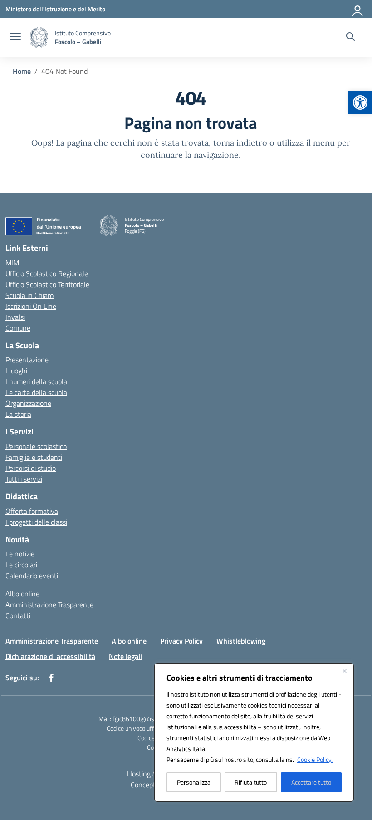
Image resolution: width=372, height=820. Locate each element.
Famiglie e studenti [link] (33, 457)
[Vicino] (344, 670)
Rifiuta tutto (251, 782)
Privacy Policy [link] (181, 640)
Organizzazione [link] (28, 403)
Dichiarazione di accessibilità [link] (50, 656)
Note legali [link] (125, 656)
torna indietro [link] (240, 142)
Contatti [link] (17, 615)
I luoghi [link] (16, 370)
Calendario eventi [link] (31, 575)
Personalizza (193, 782)
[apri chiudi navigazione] (15, 37)
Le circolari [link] (21, 564)
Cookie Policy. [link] (315, 759)
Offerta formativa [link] (31, 511)
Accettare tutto (311, 782)
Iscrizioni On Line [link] (30, 306)
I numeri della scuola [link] (36, 381)
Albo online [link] (22, 593)
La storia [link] (18, 414)
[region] (254, 732)
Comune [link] (17, 327)
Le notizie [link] (19, 553)
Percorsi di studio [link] (30, 468)
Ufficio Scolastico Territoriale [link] (47, 284)
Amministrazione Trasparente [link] (49, 604)
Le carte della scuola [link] (36, 392)
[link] (360, 102)
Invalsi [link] (15, 317)
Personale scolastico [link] (36, 446)
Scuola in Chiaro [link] (29, 295)
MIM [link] (12, 262)
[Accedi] (358, 9)
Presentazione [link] (27, 359)
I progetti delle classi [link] (36, 522)
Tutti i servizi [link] (23, 478)
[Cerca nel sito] (350, 38)
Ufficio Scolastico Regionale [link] (46, 273)
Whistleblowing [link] (240, 640)
